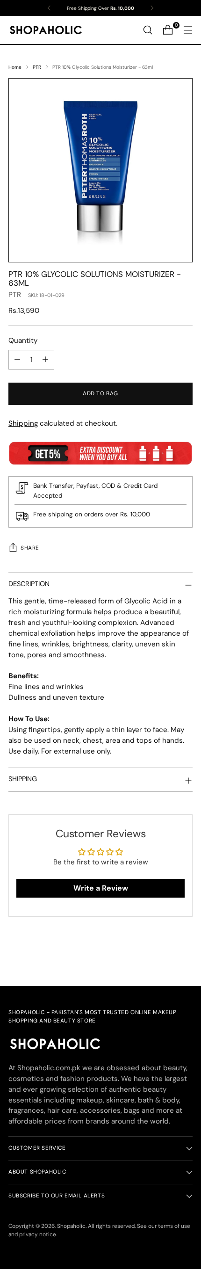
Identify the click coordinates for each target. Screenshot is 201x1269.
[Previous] (49, 8)
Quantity (22, 340)
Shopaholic (71, 1226)
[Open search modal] (147, 30)
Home (15, 67)
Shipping (23, 423)
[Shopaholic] (45, 30)
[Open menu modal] (187, 30)
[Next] (152, 8)
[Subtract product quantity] (17, 359)
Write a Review (100, 888)
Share (30, 547)
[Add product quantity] (45, 359)
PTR (37, 67)
